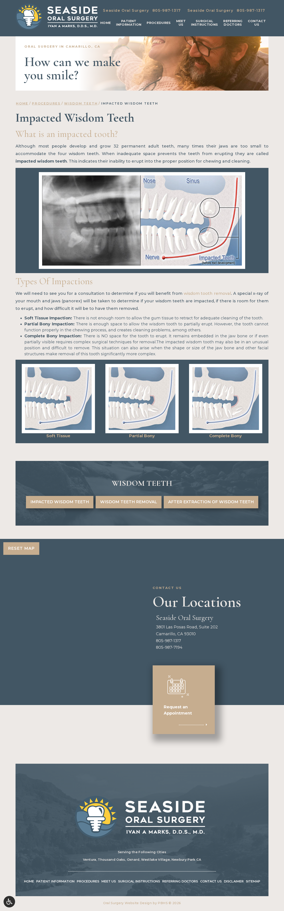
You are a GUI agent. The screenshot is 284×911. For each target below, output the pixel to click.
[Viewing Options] (9, 902)
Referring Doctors (180, 881)
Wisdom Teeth (81, 103)
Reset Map (21, 548)
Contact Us (211, 881)
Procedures (159, 23)
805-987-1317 (166, 11)
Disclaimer (234, 881)
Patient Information (55, 881)
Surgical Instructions (139, 881)
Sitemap (253, 881)
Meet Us (108, 881)
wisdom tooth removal (207, 293)
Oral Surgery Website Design (127, 903)
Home (105, 23)
